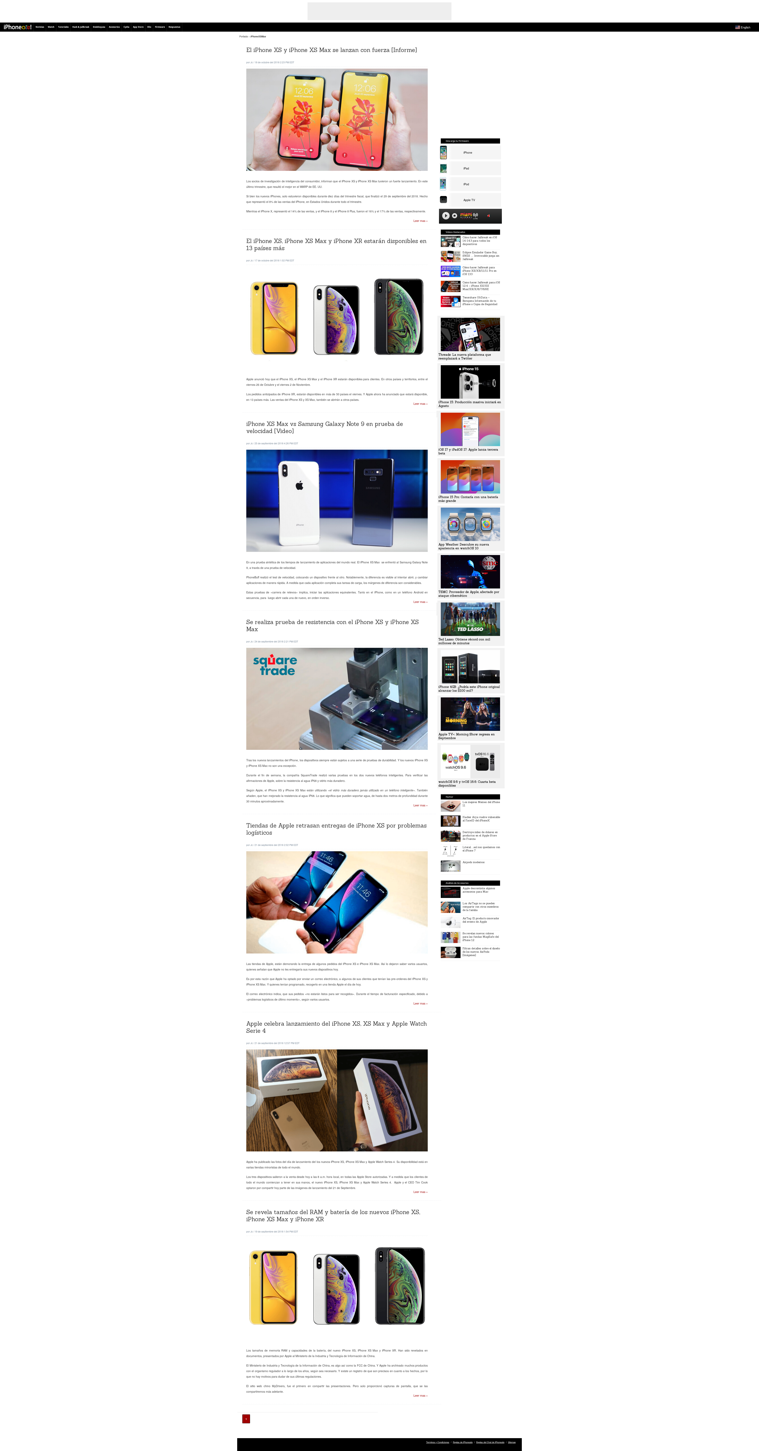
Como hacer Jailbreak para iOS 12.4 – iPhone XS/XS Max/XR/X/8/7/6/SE (481, 286)
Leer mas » (420, 221)
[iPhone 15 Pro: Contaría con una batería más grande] (470, 492)
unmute (489, 215)
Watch (51, 27)
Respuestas (174, 27)
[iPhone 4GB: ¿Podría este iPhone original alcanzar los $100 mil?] (470, 682)
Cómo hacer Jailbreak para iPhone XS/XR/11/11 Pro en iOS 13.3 (480, 271)
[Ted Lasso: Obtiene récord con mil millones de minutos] (470, 635)
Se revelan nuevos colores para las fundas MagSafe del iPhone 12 (481, 937)
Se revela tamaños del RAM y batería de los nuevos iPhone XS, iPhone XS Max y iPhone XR (333, 1215)
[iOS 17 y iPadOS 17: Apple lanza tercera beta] (470, 445)
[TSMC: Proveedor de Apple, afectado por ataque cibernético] (470, 587)
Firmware (160, 27)
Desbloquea (99, 27)
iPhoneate (17, 27)
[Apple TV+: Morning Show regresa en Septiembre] (470, 730)
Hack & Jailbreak (80, 27)
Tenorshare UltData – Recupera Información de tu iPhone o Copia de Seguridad (480, 301)
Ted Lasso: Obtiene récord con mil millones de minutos (464, 641)
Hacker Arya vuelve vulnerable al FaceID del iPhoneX (481, 818)
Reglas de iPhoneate (463, 1442)
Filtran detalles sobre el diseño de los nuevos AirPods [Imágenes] (481, 952)
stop (454, 216)
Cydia (126, 27)
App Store (138, 27)
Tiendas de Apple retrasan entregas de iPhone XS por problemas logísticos (336, 829)
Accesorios (114, 27)
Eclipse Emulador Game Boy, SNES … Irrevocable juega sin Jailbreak (481, 256)
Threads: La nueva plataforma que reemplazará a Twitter (464, 356)
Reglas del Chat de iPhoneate (490, 1442)
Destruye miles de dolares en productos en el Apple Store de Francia (480, 835)
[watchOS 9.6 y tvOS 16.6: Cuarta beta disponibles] (470, 777)
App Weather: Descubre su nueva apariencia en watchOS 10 (463, 546)
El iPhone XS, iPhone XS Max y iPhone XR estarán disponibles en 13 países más (336, 244)
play (446, 216)
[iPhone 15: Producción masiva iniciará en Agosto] (470, 397)
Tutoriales (63, 27)
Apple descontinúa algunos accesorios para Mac (479, 890)
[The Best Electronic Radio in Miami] (465, 216)
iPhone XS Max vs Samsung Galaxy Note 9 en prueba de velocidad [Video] (324, 427)
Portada (243, 36)
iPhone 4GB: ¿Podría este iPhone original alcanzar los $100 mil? (469, 688)
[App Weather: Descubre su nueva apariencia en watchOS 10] (470, 540)
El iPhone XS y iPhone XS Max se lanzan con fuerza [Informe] (331, 50)
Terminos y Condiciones (437, 1442)
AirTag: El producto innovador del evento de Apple (481, 920)
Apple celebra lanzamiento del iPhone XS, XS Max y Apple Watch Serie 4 (336, 1027)
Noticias (40, 27)
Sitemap (512, 1442)
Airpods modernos (474, 862)
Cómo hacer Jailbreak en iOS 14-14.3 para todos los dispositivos (480, 241)
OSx (149, 27)
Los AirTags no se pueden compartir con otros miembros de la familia (481, 907)
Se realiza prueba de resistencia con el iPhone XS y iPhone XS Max (332, 625)
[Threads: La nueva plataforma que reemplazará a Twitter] (470, 350)
